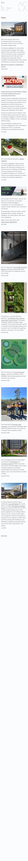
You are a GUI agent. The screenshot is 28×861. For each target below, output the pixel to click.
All (1, 6)
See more (4, 536)
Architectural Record (7, 464)
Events (7, 9)
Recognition (8, 8)
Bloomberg (14, 462)
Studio (2, 9)
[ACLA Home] (22, 6)
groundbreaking (13, 504)
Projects (3, 8)
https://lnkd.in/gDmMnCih (9, 222)
